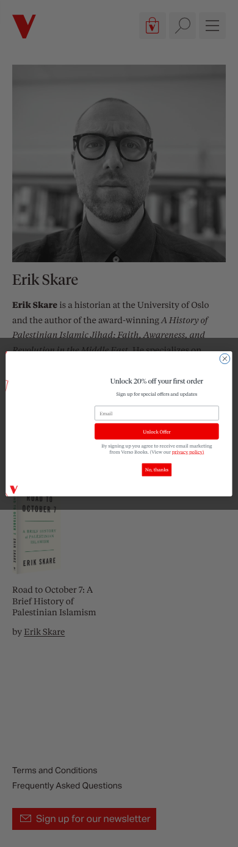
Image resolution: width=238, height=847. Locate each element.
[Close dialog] (225, 358)
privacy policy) (188, 451)
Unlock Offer (156, 431)
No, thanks (156, 469)
